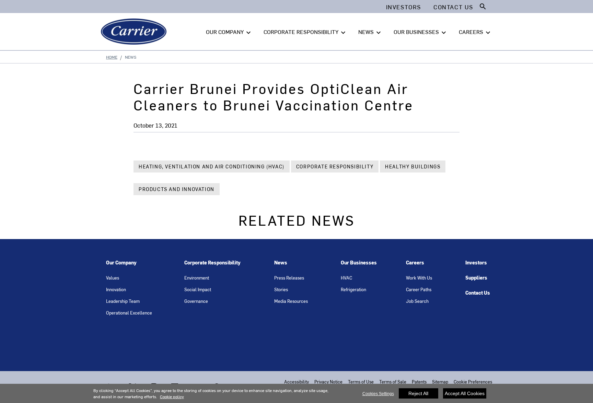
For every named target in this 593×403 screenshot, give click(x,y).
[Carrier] (135, 32)
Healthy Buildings (412, 166)
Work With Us (419, 278)
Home (111, 57)
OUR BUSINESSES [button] (421, 32)
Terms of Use (361, 381)
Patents (419, 381)
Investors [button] (403, 7)
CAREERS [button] (475, 32)
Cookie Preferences (473, 381)
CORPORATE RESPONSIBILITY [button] (305, 32)
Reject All (418, 393)
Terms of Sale (392, 381)
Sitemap (440, 381)
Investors (476, 262)
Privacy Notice (328, 381)
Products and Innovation (176, 189)
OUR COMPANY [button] (229, 32)
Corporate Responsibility (334, 166)
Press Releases (289, 278)
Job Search (417, 301)
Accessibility (296, 381)
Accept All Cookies (465, 393)
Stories (281, 289)
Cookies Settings (378, 393)
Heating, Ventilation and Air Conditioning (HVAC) (211, 166)
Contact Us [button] (453, 7)
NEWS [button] (370, 32)
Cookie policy (172, 396)
